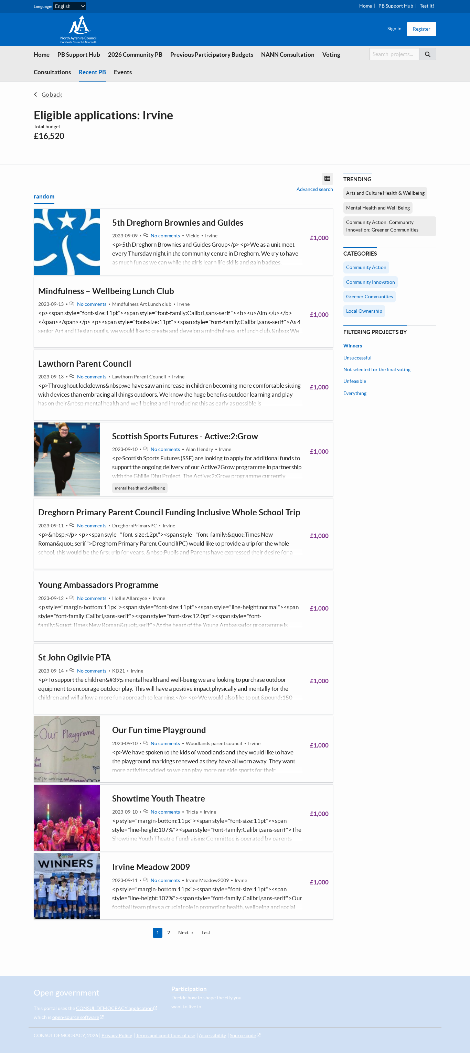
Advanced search (315, 189)
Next (183, 932)
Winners (352, 345)
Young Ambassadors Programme (98, 585)
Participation (189, 989)
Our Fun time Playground (159, 730)
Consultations (52, 72)
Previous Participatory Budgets (211, 54)
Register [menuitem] (421, 29)
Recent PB (92, 72)
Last (206, 932)
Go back (52, 94)
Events (123, 72)
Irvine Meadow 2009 (151, 867)
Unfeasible (354, 381)
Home (365, 6)
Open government (66, 992)
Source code (243, 1035)
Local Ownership (364, 311)
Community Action (366, 267)
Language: (43, 6)
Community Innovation (370, 282)
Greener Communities (369, 296)
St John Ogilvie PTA (74, 657)
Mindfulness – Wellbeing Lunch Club (106, 291)
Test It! (427, 6)
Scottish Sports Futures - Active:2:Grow (185, 436)
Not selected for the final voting (376, 369)
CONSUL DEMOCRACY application (114, 1008)
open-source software (75, 1017)
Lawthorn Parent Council (84, 363)
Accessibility (212, 1035)
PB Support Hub (395, 6)
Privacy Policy (117, 1035)
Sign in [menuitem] (394, 28)
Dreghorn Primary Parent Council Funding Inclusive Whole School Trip (169, 512)
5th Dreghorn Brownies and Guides (177, 222)
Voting (331, 54)
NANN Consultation (287, 54)
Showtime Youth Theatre (158, 798)
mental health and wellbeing (140, 488)
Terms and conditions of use (165, 1035)
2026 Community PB (135, 54)
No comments (165, 235)
